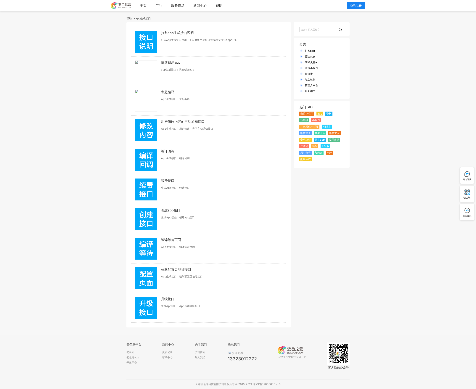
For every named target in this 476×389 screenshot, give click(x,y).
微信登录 (305, 133)
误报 (314, 146)
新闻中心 (200, 5)
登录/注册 (356, 5)
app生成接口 (143, 18)
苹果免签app (312, 62)
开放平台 (131, 362)
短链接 (309, 73)
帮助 (219, 5)
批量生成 (305, 159)
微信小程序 (311, 68)
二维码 (304, 146)
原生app (310, 56)
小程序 (316, 120)
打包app (310, 50)
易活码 (130, 352)
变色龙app (132, 357)
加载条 (319, 152)
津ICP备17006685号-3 (267, 384)
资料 (329, 113)
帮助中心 (167, 357)
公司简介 (200, 352)
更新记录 (167, 352)
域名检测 (310, 79)
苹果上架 (320, 133)
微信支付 (334, 133)
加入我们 (200, 357)
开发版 (325, 146)
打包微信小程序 (309, 126)
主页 (143, 5)
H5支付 (327, 126)
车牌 (329, 152)
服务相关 (310, 91)
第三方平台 (311, 85)
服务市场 (177, 5)
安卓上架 (305, 139)
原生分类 (305, 152)
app (319, 113)
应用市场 (334, 139)
